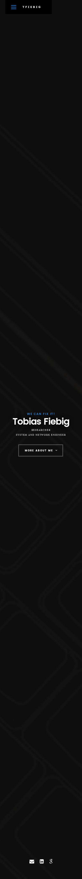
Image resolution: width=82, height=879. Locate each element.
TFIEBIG (31, 6)
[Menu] (13, 7)
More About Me (39, 450)
